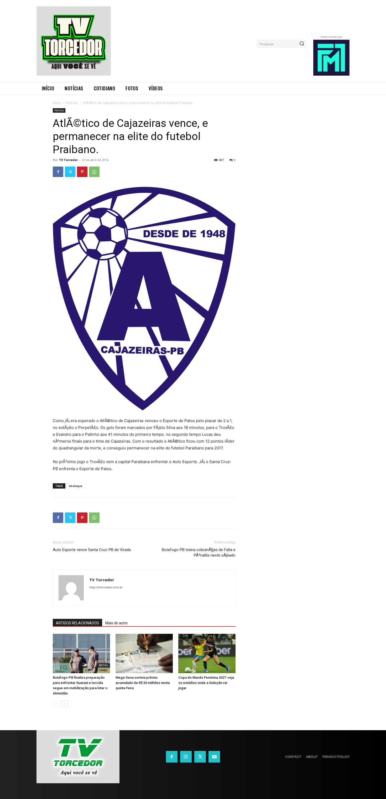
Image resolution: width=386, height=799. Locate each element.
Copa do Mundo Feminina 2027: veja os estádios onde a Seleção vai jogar (206, 683)
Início (57, 103)
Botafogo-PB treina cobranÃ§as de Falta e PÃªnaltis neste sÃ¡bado (199, 552)
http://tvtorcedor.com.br (106, 587)
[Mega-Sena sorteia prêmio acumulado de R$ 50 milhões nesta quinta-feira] (144, 653)
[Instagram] (186, 756)
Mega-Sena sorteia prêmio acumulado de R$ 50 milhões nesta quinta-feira (143, 683)
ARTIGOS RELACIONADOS (77, 623)
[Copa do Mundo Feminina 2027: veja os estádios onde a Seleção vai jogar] (207, 653)
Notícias (72, 103)
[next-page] (64, 704)
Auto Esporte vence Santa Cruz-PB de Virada (92, 549)
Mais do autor (116, 623)
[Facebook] (58, 172)
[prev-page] (56, 704)
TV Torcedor (68, 160)
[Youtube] (214, 756)
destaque (75, 486)
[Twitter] (70, 172)
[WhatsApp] (94, 172)
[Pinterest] (82, 172)
